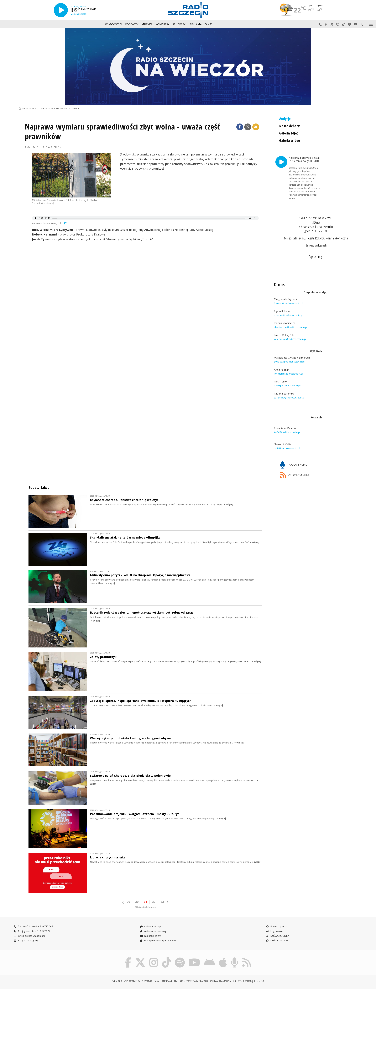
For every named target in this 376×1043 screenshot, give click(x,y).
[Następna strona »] (167, 902)
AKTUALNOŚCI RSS (298, 474)
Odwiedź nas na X (332, 24)
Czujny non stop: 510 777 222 (33, 931)
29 (128, 902)
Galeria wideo (289, 140)
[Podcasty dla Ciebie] (234, 958)
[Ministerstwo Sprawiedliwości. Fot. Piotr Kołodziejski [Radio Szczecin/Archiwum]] (71, 175)
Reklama (196, 24)
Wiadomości (113, 24)
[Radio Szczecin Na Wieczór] (188, 66)
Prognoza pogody (27, 940)
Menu (371, 24)
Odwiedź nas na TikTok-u (343, 24)
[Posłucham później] (64, 223)
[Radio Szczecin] (188, 10)
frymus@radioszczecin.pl (288, 303)
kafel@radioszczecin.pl (287, 432)
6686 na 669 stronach (145, 907)
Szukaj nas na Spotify (349, 24)
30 (137, 902)
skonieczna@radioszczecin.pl (291, 327)
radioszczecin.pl (152, 926)
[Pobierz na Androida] (209, 958)
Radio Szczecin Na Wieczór (54, 108)
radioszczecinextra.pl (155, 931)
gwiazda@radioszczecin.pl (289, 361)
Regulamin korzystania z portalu (191, 981)
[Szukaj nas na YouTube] (194, 958)
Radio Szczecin (29, 108)
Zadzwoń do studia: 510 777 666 (35, 926)
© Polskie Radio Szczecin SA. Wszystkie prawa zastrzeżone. (142, 981)
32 (153, 902)
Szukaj (361, 24)
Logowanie (276, 931)
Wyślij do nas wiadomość (355, 24)
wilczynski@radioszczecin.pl (290, 339)
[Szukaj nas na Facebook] (128, 958)
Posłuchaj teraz (278, 926)
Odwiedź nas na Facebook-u (326, 24)
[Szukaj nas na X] (140, 958)
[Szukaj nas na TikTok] (166, 958)
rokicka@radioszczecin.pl (288, 315)
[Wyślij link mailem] (255, 127)
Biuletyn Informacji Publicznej (160, 940)
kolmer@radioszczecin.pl (288, 373)
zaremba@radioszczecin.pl (289, 397)
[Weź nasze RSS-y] (246, 958)
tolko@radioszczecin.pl (287, 385)
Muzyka (147, 24)
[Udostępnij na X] (247, 127)
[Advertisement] (60, 1014)
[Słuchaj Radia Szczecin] (61, 10)
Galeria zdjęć (288, 133)
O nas (209, 24)
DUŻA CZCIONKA (279, 935)
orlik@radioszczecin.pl (287, 448)
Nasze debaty (289, 125)
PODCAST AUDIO (297, 464)
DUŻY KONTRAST (280, 940)
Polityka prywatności (221, 981)
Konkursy (162, 24)
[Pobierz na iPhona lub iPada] (223, 958)
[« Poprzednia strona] (123, 902)
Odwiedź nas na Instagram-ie (338, 24)
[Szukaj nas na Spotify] (180, 958)
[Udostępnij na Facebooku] (239, 127)
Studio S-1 (179, 24)
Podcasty (132, 24)
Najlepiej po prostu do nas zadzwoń (320, 24)
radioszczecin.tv (152, 935)
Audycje (75, 108)
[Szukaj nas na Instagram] (153, 958)
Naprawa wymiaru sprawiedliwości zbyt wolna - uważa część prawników (122, 131)
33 (162, 902)
